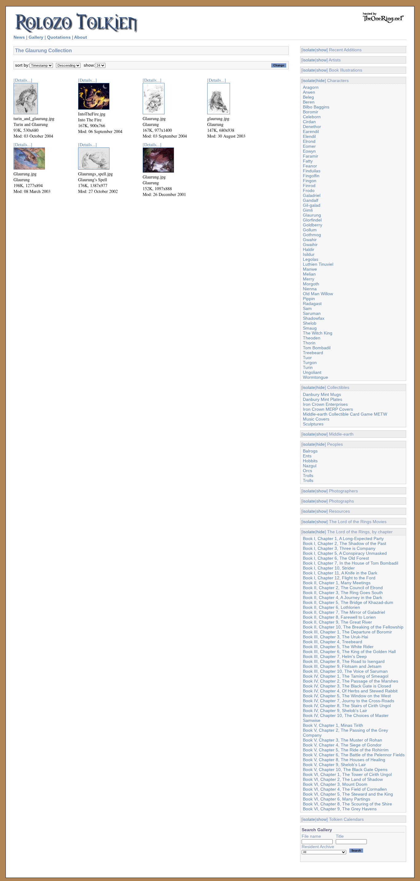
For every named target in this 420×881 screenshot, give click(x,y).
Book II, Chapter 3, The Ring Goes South (343, 592)
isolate (309, 49)
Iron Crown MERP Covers (328, 409)
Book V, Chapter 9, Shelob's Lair (334, 764)
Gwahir (310, 239)
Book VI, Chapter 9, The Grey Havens (340, 808)
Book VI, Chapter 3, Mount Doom (335, 784)
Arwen (309, 92)
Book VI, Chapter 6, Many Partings (336, 799)
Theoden (311, 337)
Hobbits (310, 460)
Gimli (308, 210)
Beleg (308, 97)
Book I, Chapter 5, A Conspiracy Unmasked (345, 553)
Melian (309, 274)
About (80, 37)
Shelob (309, 323)
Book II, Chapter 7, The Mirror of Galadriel (344, 612)
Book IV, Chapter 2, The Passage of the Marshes (350, 681)
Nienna (310, 288)
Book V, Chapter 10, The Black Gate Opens (345, 769)
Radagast (312, 303)
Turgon (310, 362)
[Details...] (23, 80)
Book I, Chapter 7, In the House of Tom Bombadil (350, 563)
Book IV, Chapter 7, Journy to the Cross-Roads (348, 700)
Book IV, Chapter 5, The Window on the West (347, 695)
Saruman (312, 313)
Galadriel (311, 195)
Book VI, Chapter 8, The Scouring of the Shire (347, 803)
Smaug (310, 328)
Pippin (309, 298)
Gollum (310, 229)
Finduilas (311, 170)
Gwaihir (310, 244)
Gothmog (312, 234)
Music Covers (316, 419)
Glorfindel (312, 219)
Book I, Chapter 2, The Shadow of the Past (344, 543)
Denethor (312, 126)
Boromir (310, 111)
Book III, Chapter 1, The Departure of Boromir (347, 631)
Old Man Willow (318, 293)
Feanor (310, 165)
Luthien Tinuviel (318, 264)
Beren (309, 102)
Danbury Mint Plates (322, 399)
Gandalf (310, 200)
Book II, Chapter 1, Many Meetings (336, 582)
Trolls (308, 475)
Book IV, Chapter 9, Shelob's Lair (335, 710)
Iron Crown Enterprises (325, 404)
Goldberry (312, 224)
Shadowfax (313, 318)
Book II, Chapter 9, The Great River (337, 622)
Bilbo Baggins (316, 106)
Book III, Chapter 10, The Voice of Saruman (345, 671)
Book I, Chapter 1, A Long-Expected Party (343, 538)
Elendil (309, 136)
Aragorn (311, 87)
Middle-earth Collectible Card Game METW (345, 414)
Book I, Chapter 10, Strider (329, 568)
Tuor (307, 357)
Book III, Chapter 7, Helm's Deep (335, 656)
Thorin (309, 342)
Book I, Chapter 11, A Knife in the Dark (340, 572)
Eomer (309, 146)
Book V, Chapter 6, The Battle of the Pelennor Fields (354, 754)
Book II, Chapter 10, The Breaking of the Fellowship (353, 627)
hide (320, 80)
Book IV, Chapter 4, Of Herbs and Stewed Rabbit (350, 690)
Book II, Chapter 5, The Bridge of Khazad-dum (348, 602)
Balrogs (310, 450)
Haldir (308, 249)
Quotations (59, 37)
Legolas (310, 259)
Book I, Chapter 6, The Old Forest (336, 558)
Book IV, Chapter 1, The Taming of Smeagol (345, 676)
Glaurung (312, 215)
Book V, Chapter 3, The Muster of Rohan (342, 740)
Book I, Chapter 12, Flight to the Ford (339, 577)
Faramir (310, 156)
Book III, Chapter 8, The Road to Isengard (344, 661)
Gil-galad (311, 205)
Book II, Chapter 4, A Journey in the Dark (342, 597)
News (19, 37)
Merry (308, 278)
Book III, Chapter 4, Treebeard (332, 641)
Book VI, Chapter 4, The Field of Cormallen (345, 789)
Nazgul (309, 465)
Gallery (36, 37)
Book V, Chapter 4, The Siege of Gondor (342, 744)
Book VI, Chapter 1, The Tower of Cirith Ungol (347, 774)
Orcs (307, 470)
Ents (307, 455)
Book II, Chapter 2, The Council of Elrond (343, 587)
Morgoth (311, 283)
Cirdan (309, 121)
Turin (308, 367)
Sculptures (313, 423)
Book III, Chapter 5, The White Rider (338, 646)
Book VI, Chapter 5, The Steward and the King (348, 794)
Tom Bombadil (317, 347)
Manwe (310, 269)
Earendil (311, 131)
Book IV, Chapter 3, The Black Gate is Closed (347, 685)
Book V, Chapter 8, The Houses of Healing (344, 759)
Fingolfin (311, 175)
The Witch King (317, 333)
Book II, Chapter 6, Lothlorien (331, 607)
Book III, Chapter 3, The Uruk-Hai (335, 636)
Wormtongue (315, 377)
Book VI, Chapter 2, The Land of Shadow (343, 779)
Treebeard (313, 352)
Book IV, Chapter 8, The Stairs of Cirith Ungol (347, 705)
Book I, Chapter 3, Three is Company (339, 548)
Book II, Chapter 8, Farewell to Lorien (339, 617)
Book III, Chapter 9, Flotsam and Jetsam (342, 666)
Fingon (309, 180)
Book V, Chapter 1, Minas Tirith (333, 725)
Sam (307, 308)
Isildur (309, 254)
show (321, 49)
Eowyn (309, 151)
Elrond (309, 141)
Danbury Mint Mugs (322, 394)
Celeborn (312, 116)
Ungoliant (312, 372)
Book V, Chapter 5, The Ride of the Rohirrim (346, 749)
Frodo (309, 190)
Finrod (309, 185)
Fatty (308, 161)
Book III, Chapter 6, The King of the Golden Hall (349, 651)
